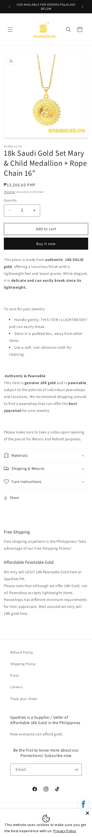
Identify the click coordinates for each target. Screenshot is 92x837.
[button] (10, 29)
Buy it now (46, 243)
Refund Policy (21, 652)
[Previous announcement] (9, 6)
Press (14, 675)
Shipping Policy (23, 663)
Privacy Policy (64, 831)
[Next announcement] (82, 6)
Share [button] (14, 497)
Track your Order (24, 698)
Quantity (10, 200)
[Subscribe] (76, 770)
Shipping (9, 191)
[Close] (87, 813)
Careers (16, 687)
